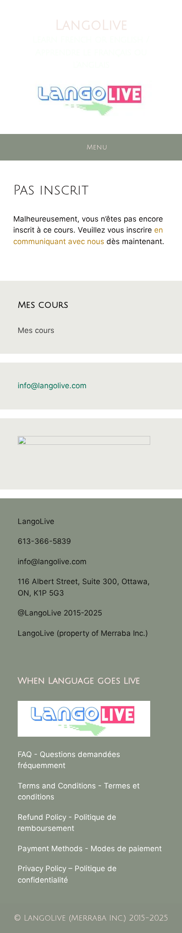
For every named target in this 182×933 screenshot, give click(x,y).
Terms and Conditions (57, 785)
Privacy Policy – (46, 868)
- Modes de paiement (123, 848)
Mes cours (36, 330)
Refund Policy (42, 817)
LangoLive (91, 25)
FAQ (25, 754)
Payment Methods (50, 848)
